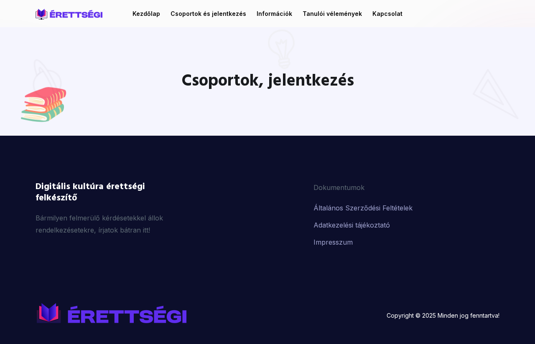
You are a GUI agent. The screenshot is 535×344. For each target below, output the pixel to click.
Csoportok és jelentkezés (208, 13)
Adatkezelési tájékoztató (351, 225)
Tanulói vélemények (332, 13)
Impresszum (333, 242)
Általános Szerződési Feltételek (363, 208)
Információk (274, 13)
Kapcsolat (387, 13)
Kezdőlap (146, 13)
